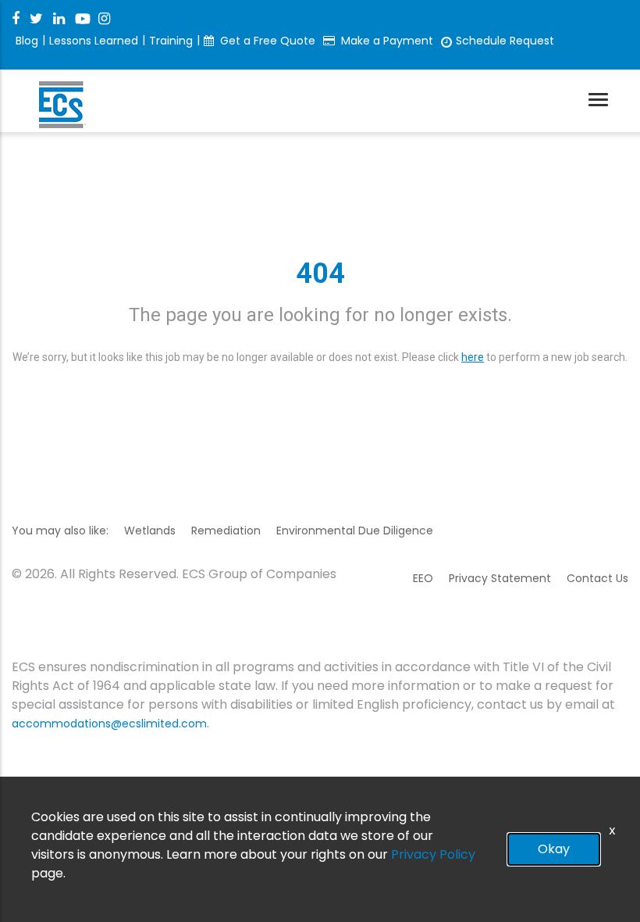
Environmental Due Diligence (354, 530)
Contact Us (597, 578)
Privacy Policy (433, 854)
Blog (27, 40)
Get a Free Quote (267, 40)
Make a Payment (387, 40)
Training (171, 40)
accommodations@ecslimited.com (109, 723)
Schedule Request (505, 40)
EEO (423, 578)
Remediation (226, 530)
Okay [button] (554, 849)
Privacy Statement (500, 578)
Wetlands (150, 530)
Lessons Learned (93, 40)
